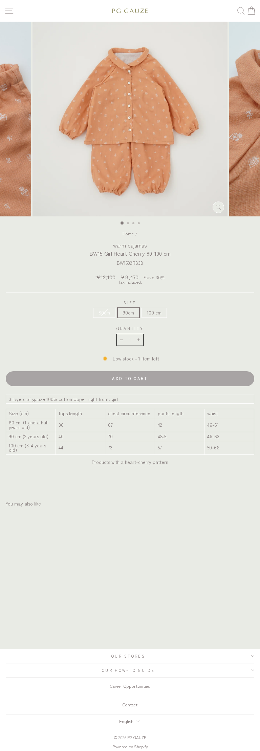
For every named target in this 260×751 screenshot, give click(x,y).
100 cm (154, 312)
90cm (128, 312)
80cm (104, 312)
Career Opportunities (130, 686)
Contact (130, 704)
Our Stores (128, 656)
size (130, 303)
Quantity (130, 328)
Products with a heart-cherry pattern (130, 462)
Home (128, 233)
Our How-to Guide (128, 670)
